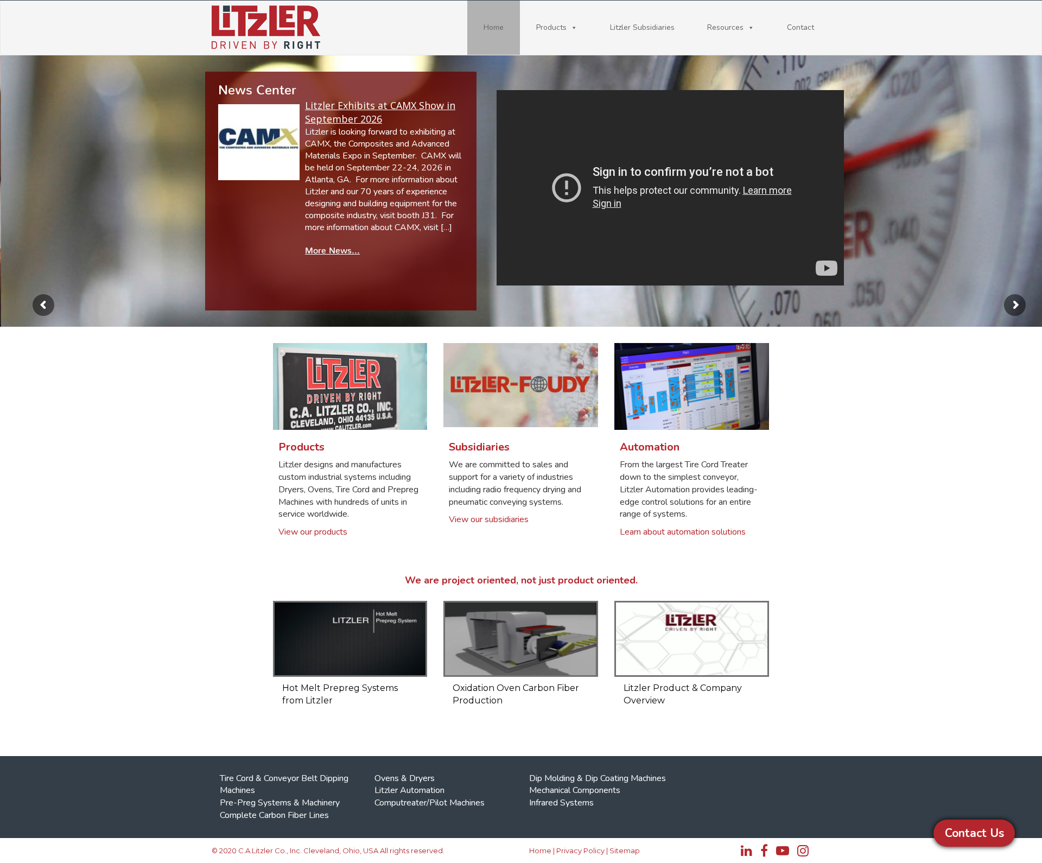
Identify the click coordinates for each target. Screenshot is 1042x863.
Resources (725, 27)
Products (551, 27)
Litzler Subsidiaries (642, 27)
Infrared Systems (561, 803)
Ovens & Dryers (404, 778)
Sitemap (624, 850)
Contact (800, 27)
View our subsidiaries (489, 519)
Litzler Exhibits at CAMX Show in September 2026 (380, 112)
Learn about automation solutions (683, 532)
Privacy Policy (580, 850)
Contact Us (974, 833)
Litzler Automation (409, 790)
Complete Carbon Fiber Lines (274, 815)
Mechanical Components (574, 790)
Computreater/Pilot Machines (429, 803)
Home (494, 27)
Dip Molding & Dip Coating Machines (597, 778)
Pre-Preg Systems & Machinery (280, 803)
